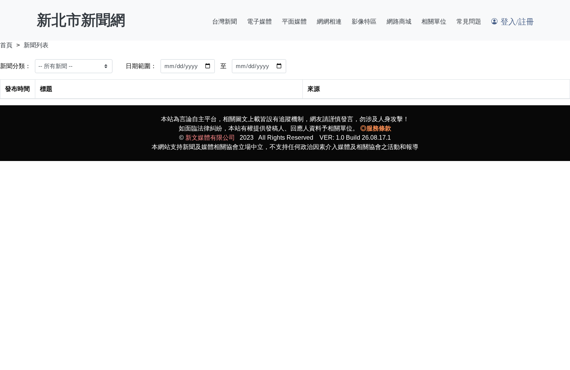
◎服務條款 (375, 128)
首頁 (6, 45)
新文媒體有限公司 (210, 137)
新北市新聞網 (81, 20)
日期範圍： (141, 66)
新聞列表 (36, 45)
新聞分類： (15, 66)
